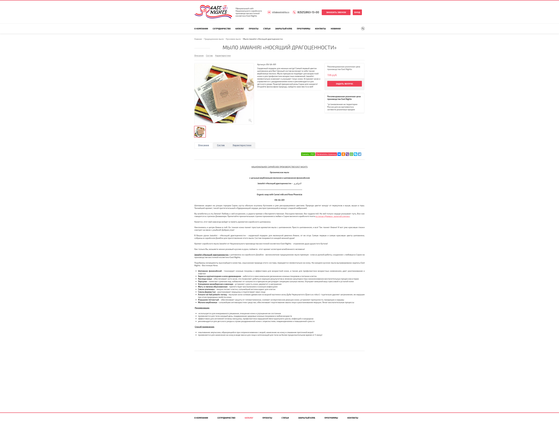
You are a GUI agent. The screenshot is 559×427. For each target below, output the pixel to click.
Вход (357, 12)
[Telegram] (359, 154)
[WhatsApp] (351, 154)
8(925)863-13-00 (308, 12)
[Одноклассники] (343, 154)
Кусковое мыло (233, 39)
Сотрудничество (222, 28)
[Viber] (347, 154)
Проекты (254, 28)
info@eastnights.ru (280, 12)
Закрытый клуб (283, 28)
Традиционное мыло (214, 39)
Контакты (320, 28)
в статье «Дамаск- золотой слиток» (333, 216)
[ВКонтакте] (339, 154)
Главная (198, 39)
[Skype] (355, 154)
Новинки (336, 28)
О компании (201, 28)
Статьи (266, 28)
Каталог (239, 28)
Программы (303, 28)
